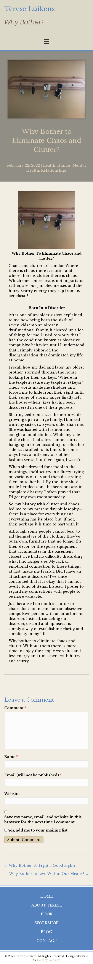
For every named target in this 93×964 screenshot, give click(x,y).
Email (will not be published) (32, 775)
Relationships (54, 170)
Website (11, 794)
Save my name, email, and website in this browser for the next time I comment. (43, 819)
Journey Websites (48, 960)
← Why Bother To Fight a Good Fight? (39, 865)
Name (11, 757)
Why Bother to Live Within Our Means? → (49, 873)
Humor (64, 165)
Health (49, 165)
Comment (15, 708)
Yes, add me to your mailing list (37, 830)
